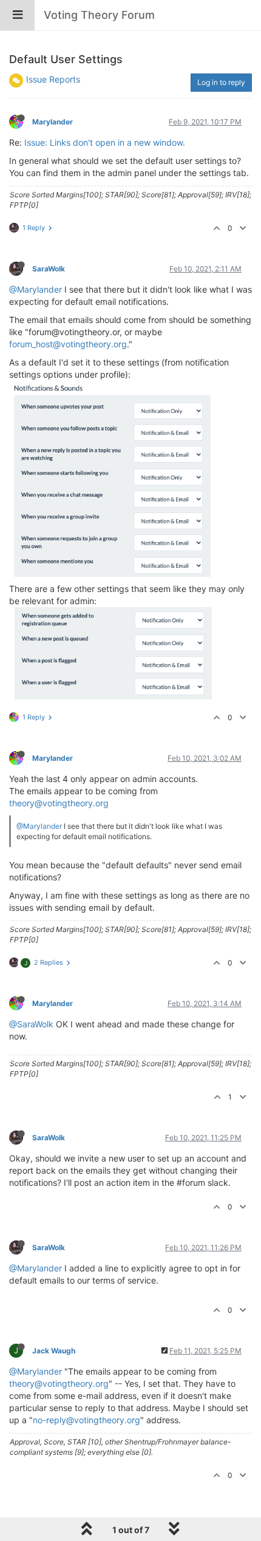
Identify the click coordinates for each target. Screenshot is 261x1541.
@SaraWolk (31, 1024)
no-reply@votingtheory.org (86, 1420)
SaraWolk (48, 268)
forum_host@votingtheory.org (68, 344)
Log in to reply (221, 82)
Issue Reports (53, 79)
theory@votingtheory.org (59, 803)
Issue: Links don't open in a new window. (104, 142)
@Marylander (35, 289)
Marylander (52, 121)
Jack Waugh (53, 1350)
